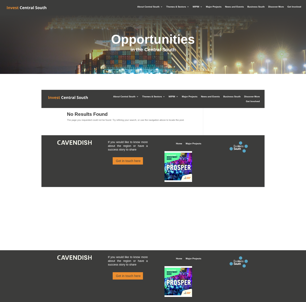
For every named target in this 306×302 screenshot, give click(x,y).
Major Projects (214, 7)
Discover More (276, 7)
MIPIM (196, 7)
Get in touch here (128, 276)
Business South (256, 7)
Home (179, 258)
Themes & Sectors (176, 7)
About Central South (148, 7)
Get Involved (294, 7)
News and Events (234, 7)
